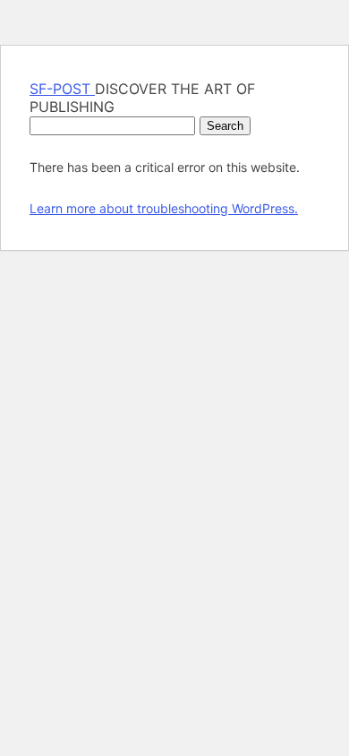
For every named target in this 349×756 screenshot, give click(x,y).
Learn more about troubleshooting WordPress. (164, 208)
